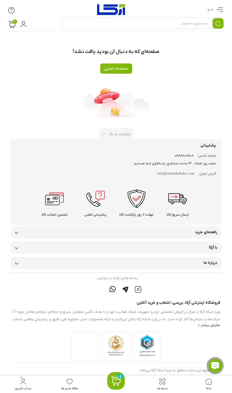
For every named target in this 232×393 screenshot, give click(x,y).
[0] (116, 388)
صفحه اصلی (116, 68)
